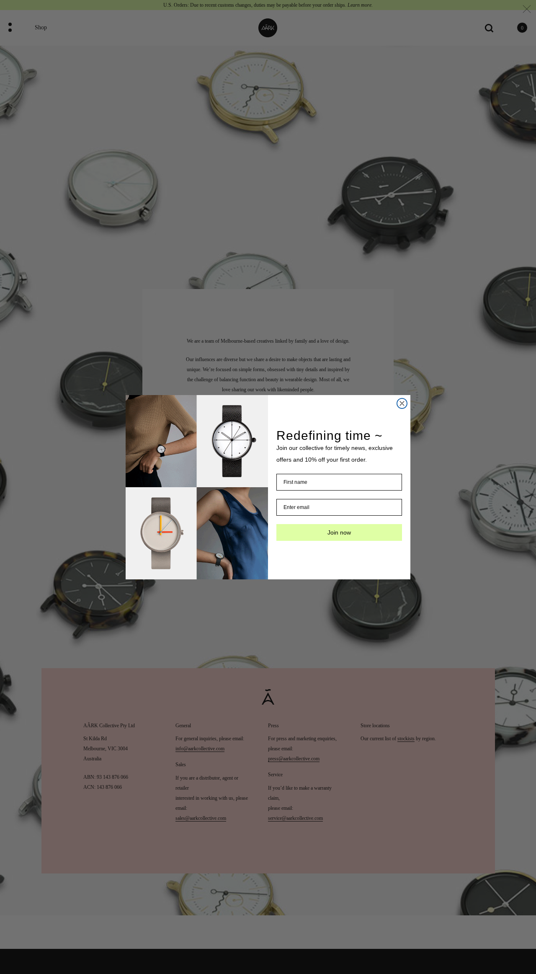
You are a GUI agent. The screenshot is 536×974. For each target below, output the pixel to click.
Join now (339, 532)
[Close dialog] (402, 403)
